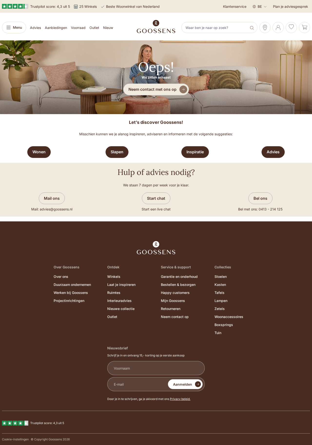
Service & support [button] (176, 267)
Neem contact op (175, 317)
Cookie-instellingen (15, 439)
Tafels (219, 293)
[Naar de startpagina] (156, 26)
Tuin (217, 333)
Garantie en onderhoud (179, 276)
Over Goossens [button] (66, 267)
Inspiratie (195, 151)
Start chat (156, 198)
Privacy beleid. (180, 399)
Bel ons (260, 198)
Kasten (220, 284)
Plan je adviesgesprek (290, 6)
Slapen (117, 151)
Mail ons (52, 198)
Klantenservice (234, 6)
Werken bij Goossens (71, 293)
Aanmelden (182, 384)
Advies (273, 151)
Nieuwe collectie (121, 309)
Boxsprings (223, 325)
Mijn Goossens (173, 301)
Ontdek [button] (113, 267)
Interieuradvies (119, 301)
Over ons (61, 276)
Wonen (39, 151)
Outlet (112, 317)
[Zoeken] (252, 27)
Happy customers (175, 293)
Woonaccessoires (228, 317)
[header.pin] (265, 27)
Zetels (219, 309)
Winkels (113, 276)
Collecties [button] (222, 267)
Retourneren (170, 309)
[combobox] (215, 27)
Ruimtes (113, 293)
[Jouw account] (278, 27)
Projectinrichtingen (69, 301)
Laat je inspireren (121, 284)
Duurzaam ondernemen (72, 284)
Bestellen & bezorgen (178, 284)
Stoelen (220, 276)
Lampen (220, 301)
